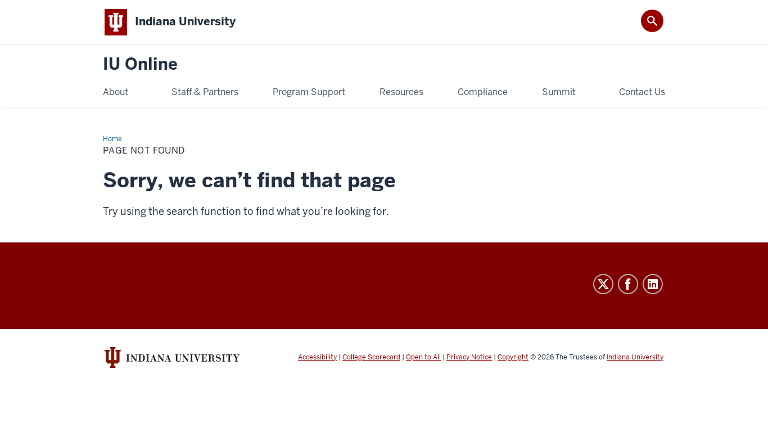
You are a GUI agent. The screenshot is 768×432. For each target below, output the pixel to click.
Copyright (513, 357)
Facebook (628, 284)
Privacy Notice (469, 357)
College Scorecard (371, 357)
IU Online (140, 64)
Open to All (423, 357)
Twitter (603, 284)
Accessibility (317, 357)
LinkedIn (653, 284)
